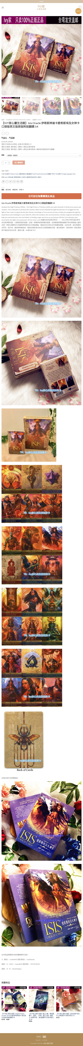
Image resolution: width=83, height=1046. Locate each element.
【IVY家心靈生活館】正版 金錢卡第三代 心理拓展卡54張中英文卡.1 (68, 1014)
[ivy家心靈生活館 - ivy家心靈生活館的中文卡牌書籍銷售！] (41, 8)
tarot (6, 177)
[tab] (3, 190)
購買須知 (15, 189)
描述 (3, 189)
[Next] (77, 56)
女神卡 (24, 177)
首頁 (3, 120)
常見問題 (44, 1040)
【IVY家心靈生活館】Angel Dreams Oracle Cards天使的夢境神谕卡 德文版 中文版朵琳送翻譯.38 (14, 1015)
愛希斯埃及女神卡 (32, 177)
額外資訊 (8, 189)
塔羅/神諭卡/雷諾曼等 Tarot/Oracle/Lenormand (33, 174)
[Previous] (5, 56)
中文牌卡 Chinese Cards (12, 174)
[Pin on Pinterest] (18, 181)
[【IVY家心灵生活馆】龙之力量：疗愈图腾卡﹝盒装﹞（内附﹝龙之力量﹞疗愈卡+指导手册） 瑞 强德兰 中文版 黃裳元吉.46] (41, 998)
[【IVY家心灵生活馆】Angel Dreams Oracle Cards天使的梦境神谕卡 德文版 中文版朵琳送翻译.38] (14, 998)
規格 (3, 155)
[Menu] (3, 7)
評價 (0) (21, 189)
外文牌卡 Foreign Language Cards (18, 120)
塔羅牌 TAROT (37, 120)
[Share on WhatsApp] (3, 181)
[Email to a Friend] (14, 181)
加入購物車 (18, 162)
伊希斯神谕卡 (18, 177)
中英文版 (10, 177)
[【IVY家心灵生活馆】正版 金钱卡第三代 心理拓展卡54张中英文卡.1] (68, 998)
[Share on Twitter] (10, 181)
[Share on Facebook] (7, 181)
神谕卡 (40, 177)
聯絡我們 (38, 1040)
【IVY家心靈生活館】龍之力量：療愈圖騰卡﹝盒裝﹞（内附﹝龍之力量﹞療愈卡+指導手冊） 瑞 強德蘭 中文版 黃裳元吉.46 (41, 1016)
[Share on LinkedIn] (21, 181)
